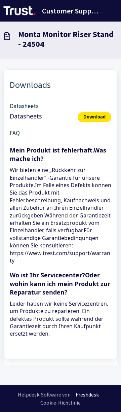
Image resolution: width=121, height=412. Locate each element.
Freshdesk (87, 394)
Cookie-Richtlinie (60, 402)
